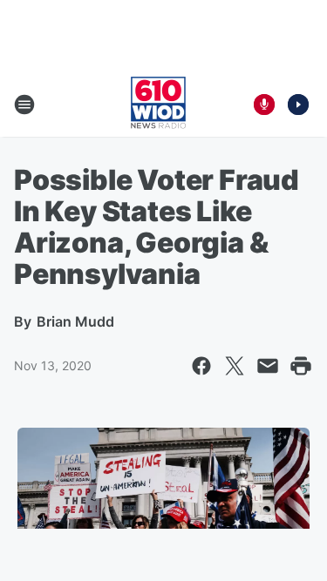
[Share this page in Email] (267, 366)
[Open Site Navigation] (24, 104)
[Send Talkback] (264, 104)
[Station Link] (158, 104)
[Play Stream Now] (298, 104)
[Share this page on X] (234, 366)
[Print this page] (301, 366)
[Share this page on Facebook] (201, 366)
